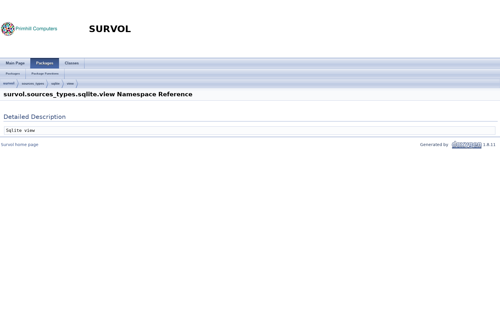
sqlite (55, 83)
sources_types (33, 83)
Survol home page (19, 144)
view (70, 83)
